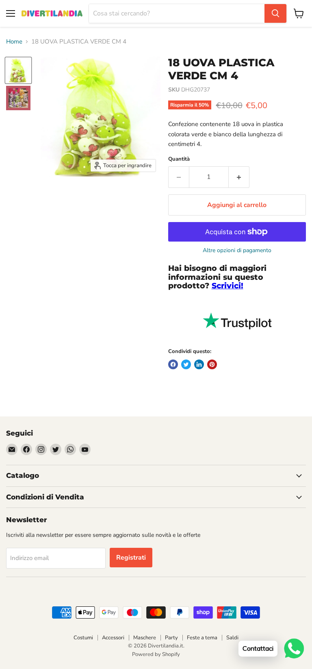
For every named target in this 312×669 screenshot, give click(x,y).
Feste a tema (202, 637)
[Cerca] (275, 13)
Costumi (83, 637)
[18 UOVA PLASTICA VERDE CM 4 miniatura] (18, 70)
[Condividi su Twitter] (186, 364)
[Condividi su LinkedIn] (199, 364)
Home (14, 41)
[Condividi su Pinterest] (212, 364)
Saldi (232, 637)
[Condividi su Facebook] (173, 364)
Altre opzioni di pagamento (237, 250)
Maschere (144, 637)
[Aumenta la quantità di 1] (239, 176)
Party (171, 637)
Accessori (113, 637)
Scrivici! (227, 285)
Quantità (179, 159)
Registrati (131, 557)
